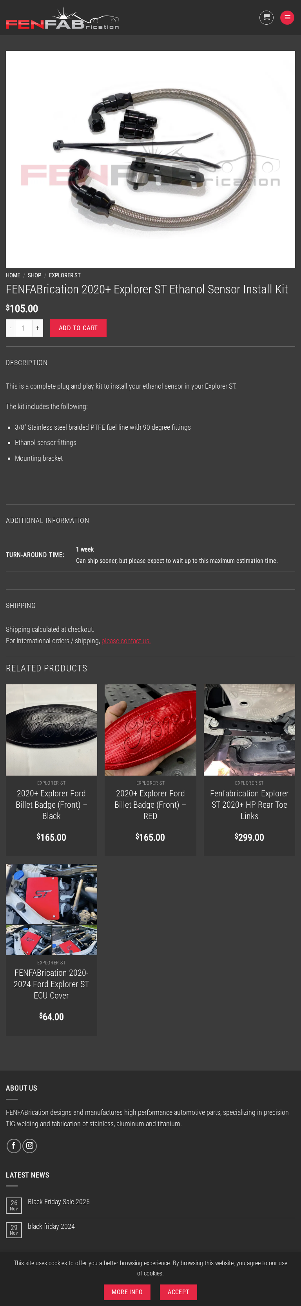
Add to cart (78, 328)
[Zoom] (17, 257)
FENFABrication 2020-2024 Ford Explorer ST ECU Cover (51, 984)
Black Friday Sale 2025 (59, 1201)
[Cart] (266, 18)
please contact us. (126, 641)
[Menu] (287, 18)
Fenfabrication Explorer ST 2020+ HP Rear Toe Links (249, 804)
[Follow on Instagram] (29, 1146)
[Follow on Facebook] (14, 1146)
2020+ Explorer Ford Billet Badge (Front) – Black (51, 804)
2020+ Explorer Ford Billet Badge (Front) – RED (150, 804)
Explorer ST (65, 275)
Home (13, 275)
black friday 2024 (51, 1226)
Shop (34, 275)
